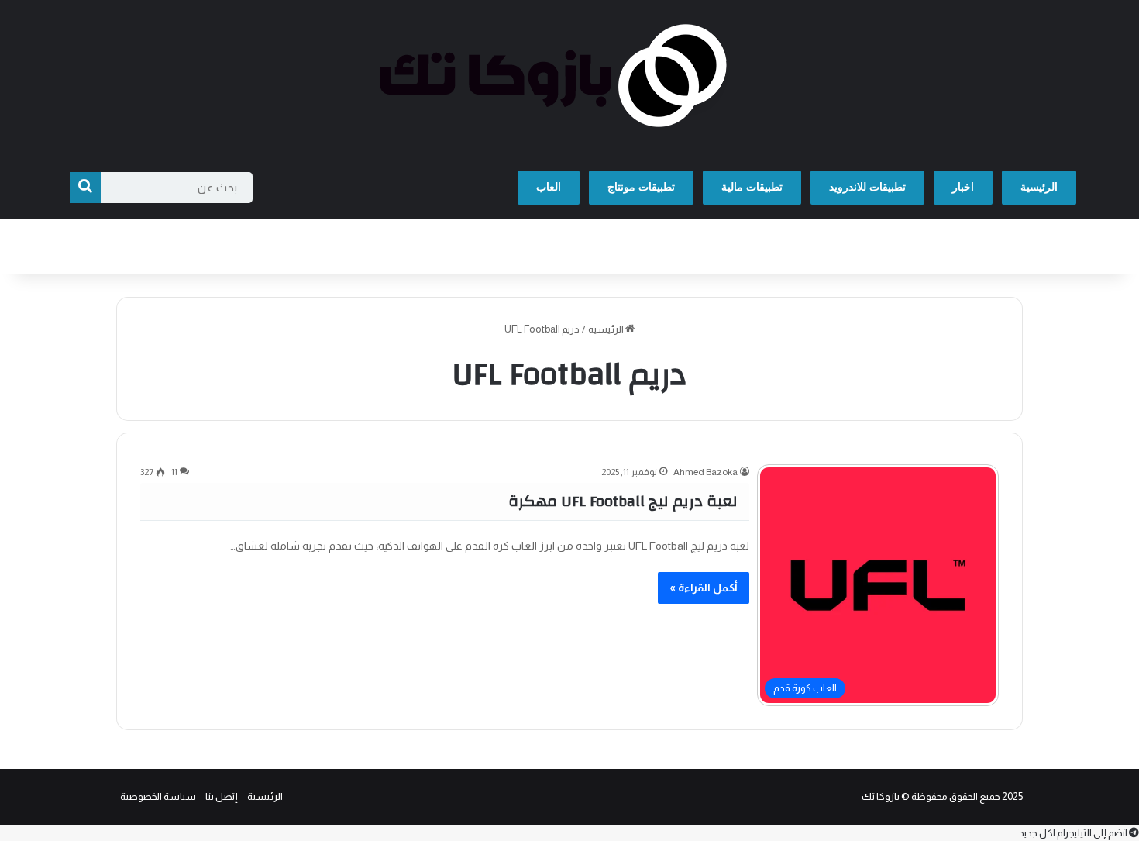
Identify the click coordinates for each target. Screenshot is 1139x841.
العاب (548, 187)
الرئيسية (1039, 187)
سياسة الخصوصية (158, 796)
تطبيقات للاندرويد (867, 187)
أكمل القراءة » (703, 587)
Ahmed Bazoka (705, 472)
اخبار (963, 187)
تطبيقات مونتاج (641, 187)
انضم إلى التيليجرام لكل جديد (1074, 833)
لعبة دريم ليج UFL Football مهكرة (623, 501)
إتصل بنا (221, 796)
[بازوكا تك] (569, 78)
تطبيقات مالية (752, 187)
